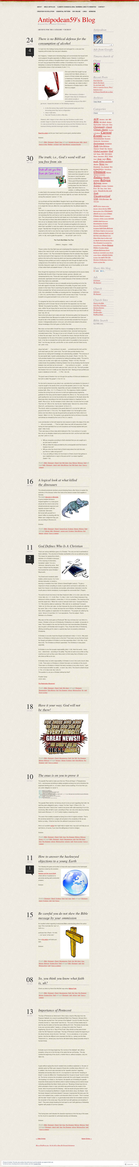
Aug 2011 (29, 915)
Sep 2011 (29, 858)
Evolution (70, 529)
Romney (99, 255)
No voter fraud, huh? (99, 85)
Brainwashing (97, 124)
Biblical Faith (72, 988)
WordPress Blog (97, 312)
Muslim (96, 164)
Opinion (76, 529)
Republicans (96, 252)
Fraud (102, 148)
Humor (95, 156)
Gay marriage (109, 231)
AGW (96, 119)
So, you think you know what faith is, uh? (61, 980)
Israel (95, 159)
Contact (101, 7)
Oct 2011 (29, 707)
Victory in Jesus (43, 692)
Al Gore (99, 206)
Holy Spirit (65, 463)
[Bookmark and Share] (99, 271)
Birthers (109, 122)
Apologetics (96, 292)
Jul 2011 (29, 980)
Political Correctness (99, 175)
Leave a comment (54, 533)
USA (96, 198)
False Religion (66, 144)
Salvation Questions (98, 308)
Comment (29, 868)
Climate (109, 213)
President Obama (104, 248)
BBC (110, 119)
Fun (105, 149)
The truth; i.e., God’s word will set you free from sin (61, 159)
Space (101, 188)
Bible (45, 142)
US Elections (103, 260)
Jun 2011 (29, 1012)
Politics (98, 177)
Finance (98, 231)
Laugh (104, 159)
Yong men (96, 201)
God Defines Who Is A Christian (60, 546)
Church (57, 142)
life (94, 240)
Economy (107, 139)
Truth (85, 463)
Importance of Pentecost (54, 1010)
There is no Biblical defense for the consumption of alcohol (62, 40)
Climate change (101, 129)
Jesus (60, 142)
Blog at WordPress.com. (42, 1145)
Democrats (105, 221)
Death (105, 136)
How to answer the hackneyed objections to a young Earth (58, 858)
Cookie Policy (37, 1164)
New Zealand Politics (103, 168)
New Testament (63, 690)
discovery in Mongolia (51, 497)
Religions (80, 463)
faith (60, 144)
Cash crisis (105, 124)
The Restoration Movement (46, 683)
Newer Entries (87, 1139)
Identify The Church (98, 83)
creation (106, 218)
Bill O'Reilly (103, 122)
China (110, 124)
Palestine (108, 172)
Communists (96, 218)
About (39, 7)
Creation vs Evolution (45, 11)
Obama (104, 245)
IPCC (106, 156)
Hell (76, 758)
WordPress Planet (98, 314)
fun (105, 231)
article (52, 826)
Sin (82, 690)
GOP (112, 233)
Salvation (104, 183)
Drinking (50, 144)
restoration (103, 253)
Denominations (43, 690)
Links (85, 11)
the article (45, 939)
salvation (67, 841)
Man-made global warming (103, 160)
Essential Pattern (63, 11)
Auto (106, 119)
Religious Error (77, 690)
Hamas (99, 154)
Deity (108, 136)
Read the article (43, 133)
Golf (95, 154)
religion (46, 533)
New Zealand (105, 167)
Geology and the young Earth (47, 873)
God (60, 463)
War (111, 199)
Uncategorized (102, 196)
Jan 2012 (29, 40)
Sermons (92, 11)
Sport (105, 188)
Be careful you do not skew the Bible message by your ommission (63, 915)
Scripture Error (54, 963)
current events (64, 531)
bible (81, 142)
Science (41, 839)
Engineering (97, 141)
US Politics (110, 260)
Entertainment (105, 141)
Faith (60, 688)
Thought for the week (105, 191)
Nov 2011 (29, 159)
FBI (94, 231)
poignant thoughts (76, 144)
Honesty (105, 235)
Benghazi (105, 208)
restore (107, 252)
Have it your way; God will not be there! (59, 707)
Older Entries (40, 1139)
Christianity (51, 142)
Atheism (47, 531)
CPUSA (101, 218)
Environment (99, 143)
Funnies (110, 149)
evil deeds (56, 144)
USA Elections (104, 199)
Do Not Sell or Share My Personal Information (62, 1145)
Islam (111, 156)
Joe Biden (106, 238)
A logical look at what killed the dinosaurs (57, 482)
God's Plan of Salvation (99, 305)
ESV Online (76, 11)
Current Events (63, 529)
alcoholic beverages (74, 142)
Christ (102, 211)
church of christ (43, 144)
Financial (96, 149)
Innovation (101, 156)
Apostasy (58, 760)
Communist (107, 216)
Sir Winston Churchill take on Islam (103, 92)
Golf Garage (96, 280)
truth (85, 690)
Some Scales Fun (97, 80)
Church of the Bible (98, 303)
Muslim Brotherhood (105, 240)
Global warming (101, 151)
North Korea (108, 169)
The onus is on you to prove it (58, 775)
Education (96, 226)
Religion (75, 463)
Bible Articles (49, 7)
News (101, 164)
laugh (110, 238)
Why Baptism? (97, 283)
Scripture (104, 186)
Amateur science (105, 206)
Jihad (102, 238)
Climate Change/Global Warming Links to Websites (76, 7)
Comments (30, 51)
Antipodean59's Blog (66, 19)
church (85, 142)
